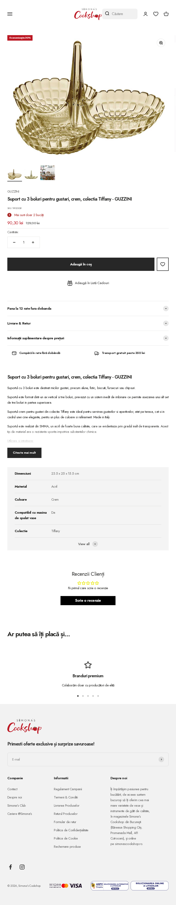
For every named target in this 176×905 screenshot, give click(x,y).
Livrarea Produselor (66, 805)
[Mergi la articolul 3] (47, 173)
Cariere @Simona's (19, 813)
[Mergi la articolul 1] (14, 175)
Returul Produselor (65, 813)
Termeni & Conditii (66, 797)
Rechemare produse (67, 846)
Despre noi (14, 797)
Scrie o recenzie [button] (88, 600)
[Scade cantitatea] (14, 242)
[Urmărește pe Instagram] (22, 867)
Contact (12, 789)
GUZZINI (13, 191)
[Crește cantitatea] (33, 242)
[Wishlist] (156, 14)
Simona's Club (16, 805)
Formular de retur (65, 821)
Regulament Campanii (68, 789)
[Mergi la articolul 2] (31, 175)
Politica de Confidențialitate (71, 830)
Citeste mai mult (24, 452)
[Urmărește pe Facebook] (10, 867)
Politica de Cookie (66, 838)
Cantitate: (13, 232)
